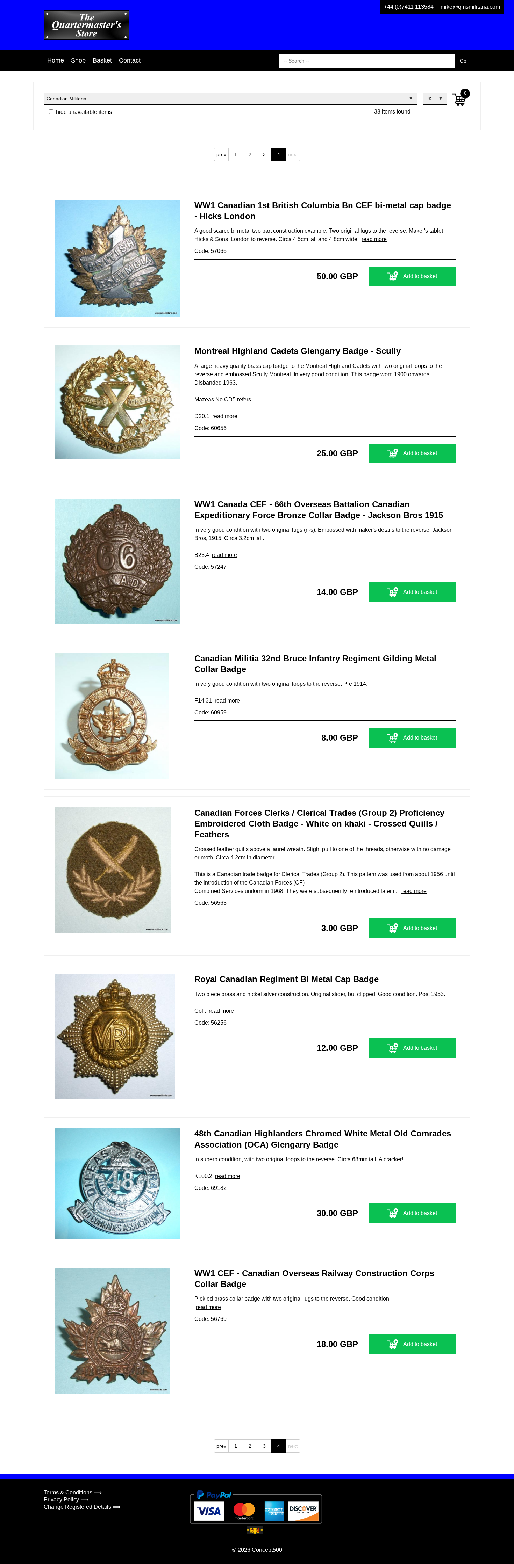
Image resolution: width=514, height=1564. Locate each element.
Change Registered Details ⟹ (82, 1507)
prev (221, 154)
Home (55, 60)
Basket (102, 60)
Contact (130, 60)
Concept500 (267, 1550)
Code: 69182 (210, 1188)
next (293, 154)
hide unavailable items (83, 112)
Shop (78, 60)
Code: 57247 (210, 567)
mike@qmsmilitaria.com (470, 7)
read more (374, 239)
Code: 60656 (210, 428)
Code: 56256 (210, 1023)
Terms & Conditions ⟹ (73, 1493)
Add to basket (420, 276)
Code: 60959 (210, 712)
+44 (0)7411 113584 (409, 7)
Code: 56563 (210, 903)
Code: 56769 (210, 1319)
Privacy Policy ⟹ (66, 1500)
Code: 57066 (210, 251)
